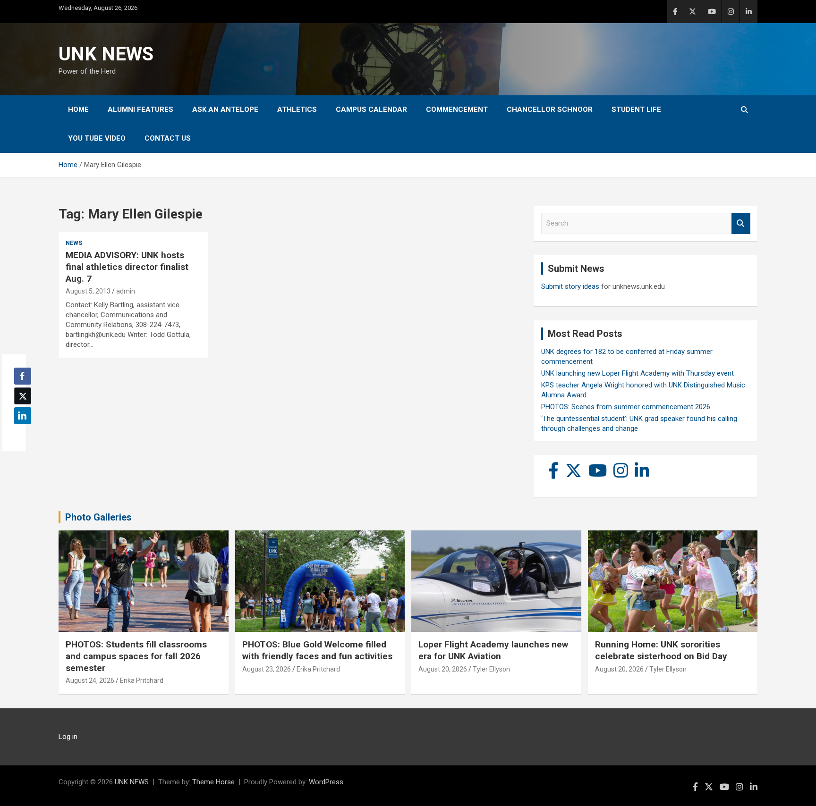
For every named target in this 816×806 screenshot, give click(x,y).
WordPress (326, 782)
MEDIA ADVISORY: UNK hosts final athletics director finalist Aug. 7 (127, 267)
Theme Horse (213, 782)
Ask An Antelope (225, 109)
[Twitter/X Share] (22, 395)
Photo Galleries (98, 517)
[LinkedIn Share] (22, 415)
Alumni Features (140, 109)
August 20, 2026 (442, 669)
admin (125, 291)
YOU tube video (97, 138)
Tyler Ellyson (491, 669)
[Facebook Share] (22, 376)
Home (78, 109)
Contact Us (167, 138)
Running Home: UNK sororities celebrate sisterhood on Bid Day (661, 650)
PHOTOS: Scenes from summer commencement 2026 (625, 407)
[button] (20, 434)
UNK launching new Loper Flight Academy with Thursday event (637, 373)
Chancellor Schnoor (550, 109)
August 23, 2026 (266, 669)
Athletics (297, 109)
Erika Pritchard (141, 680)
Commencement (457, 109)
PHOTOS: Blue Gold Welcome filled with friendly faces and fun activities (317, 650)
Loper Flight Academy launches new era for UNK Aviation (493, 650)
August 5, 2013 (88, 291)
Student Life (636, 109)
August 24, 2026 (90, 680)
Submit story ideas (570, 286)
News (74, 243)
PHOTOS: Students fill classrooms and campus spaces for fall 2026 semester (136, 656)
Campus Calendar (371, 109)
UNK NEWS (106, 54)
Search (740, 223)
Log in (68, 736)
